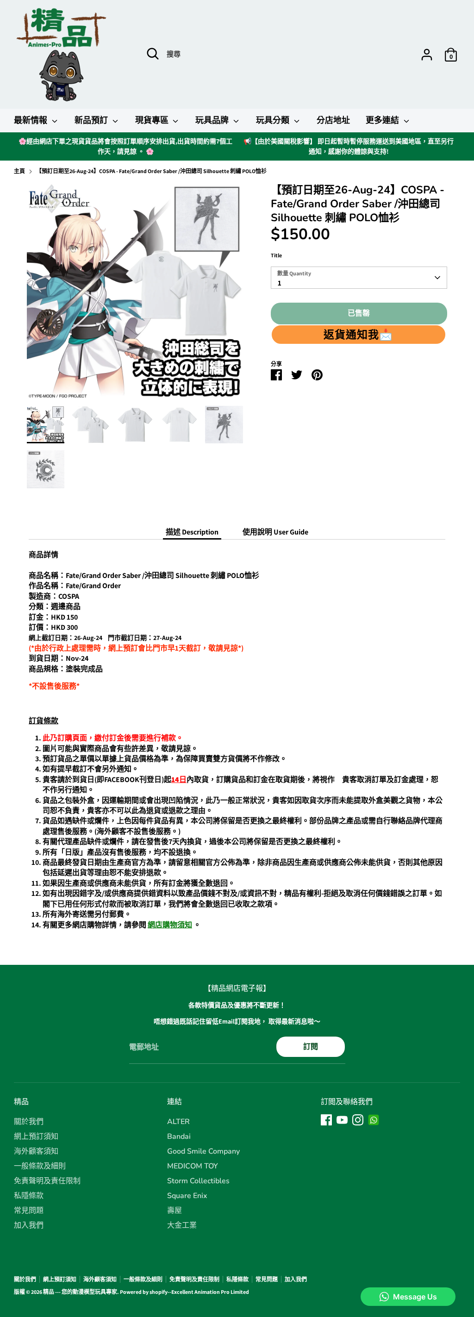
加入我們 (29, 1225)
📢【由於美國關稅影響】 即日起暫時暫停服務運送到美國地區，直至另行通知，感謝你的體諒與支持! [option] (348, 146)
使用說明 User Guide (275, 532)
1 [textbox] (279, 283)
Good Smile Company (203, 1151)
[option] (135, 294)
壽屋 (174, 1210)
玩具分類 (274, 120)
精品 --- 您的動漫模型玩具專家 (80, 1291)
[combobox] (359, 278)
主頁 (19, 171)
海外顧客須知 (36, 1151)
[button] (358, 334)
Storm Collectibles (198, 1181)
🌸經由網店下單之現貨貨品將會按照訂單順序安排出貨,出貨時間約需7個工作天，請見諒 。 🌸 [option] (125, 146)
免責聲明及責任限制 (47, 1181)
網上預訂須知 (36, 1136)
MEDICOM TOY (192, 1166)
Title (276, 255)
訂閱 (310, 1046)
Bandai (179, 1136)
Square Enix (187, 1196)
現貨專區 (153, 120)
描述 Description (192, 532)
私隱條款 (29, 1196)
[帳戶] (427, 54)
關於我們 (29, 1122)
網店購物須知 (170, 925)
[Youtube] (342, 1119)
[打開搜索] (152, 53)
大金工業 (182, 1225)
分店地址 (333, 120)
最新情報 (32, 120)
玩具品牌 (213, 120)
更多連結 (383, 120)
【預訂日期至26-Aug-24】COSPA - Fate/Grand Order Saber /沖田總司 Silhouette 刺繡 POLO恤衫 (151, 171)
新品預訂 (92, 120)
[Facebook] (326, 1119)
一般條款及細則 (40, 1166)
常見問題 (29, 1210)
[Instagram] (357, 1119)
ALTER (178, 1122)
